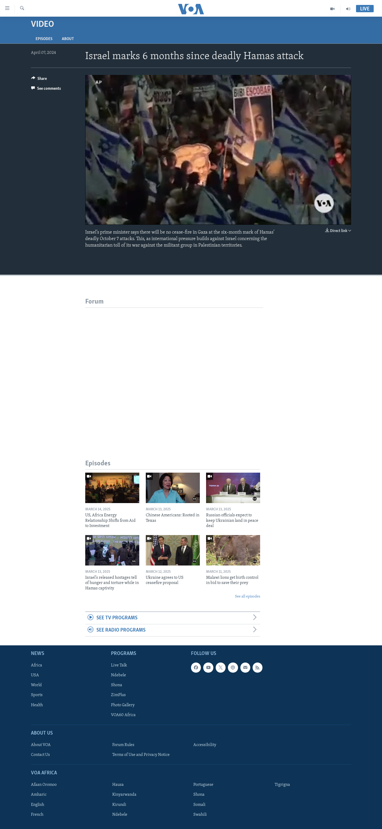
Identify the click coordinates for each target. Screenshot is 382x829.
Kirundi (119, 805)
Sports (37, 695)
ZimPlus (118, 695)
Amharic (39, 795)
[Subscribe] (245, 668)
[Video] (332, 9)
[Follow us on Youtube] (208, 668)
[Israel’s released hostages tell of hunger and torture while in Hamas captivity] (112, 550)
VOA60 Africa (123, 715)
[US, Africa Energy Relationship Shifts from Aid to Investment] (112, 488)
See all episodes (247, 597)
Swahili (200, 815)
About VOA (41, 745)
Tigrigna (282, 785)
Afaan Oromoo (44, 785)
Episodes (44, 39)
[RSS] (257, 668)
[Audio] (348, 9)
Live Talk (119, 666)
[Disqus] (174, 373)
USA (35, 675)
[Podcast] (233, 668)
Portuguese (203, 785)
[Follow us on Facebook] (196, 668)
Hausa (118, 785)
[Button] (39, 80)
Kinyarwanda (124, 795)
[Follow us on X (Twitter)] (221, 668)
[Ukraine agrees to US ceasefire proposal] (173, 550)
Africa (36, 666)
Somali (199, 805)
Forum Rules (123, 745)
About (68, 39)
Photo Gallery (123, 705)
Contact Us (40, 755)
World (36, 685)
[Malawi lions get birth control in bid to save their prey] (233, 550)
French (37, 815)
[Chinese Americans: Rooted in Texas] (173, 488)
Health (37, 705)
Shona (116, 685)
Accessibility (204, 745)
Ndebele (118, 675)
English (37, 805)
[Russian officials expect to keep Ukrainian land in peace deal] (233, 488)
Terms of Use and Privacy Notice (141, 755)
